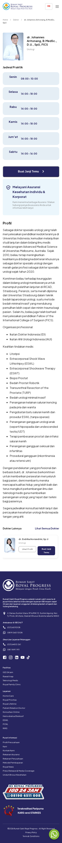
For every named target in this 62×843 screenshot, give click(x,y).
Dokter (16, 20)
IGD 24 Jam (8, 672)
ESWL (5, 720)
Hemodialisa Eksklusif (13, 716)
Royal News (8, 767)
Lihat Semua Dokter (47, 528)
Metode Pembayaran (13, 762)
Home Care (8, 696)
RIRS (5, 728)
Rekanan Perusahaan (13, 758)
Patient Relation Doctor (14, 708)
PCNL (5, 724)
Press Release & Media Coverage (18, 771)
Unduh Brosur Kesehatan (14, 775)
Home (5, 20)
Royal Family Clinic (12, 684)
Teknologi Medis (10, 680)
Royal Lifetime (9, 704)
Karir (5, 746)
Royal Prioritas (10, 700)
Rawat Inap (8, 676)
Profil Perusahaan (11, 742)
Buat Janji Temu (29, 171)
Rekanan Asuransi (11, 754)
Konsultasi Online (11, 712)
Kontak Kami (9, 750)
